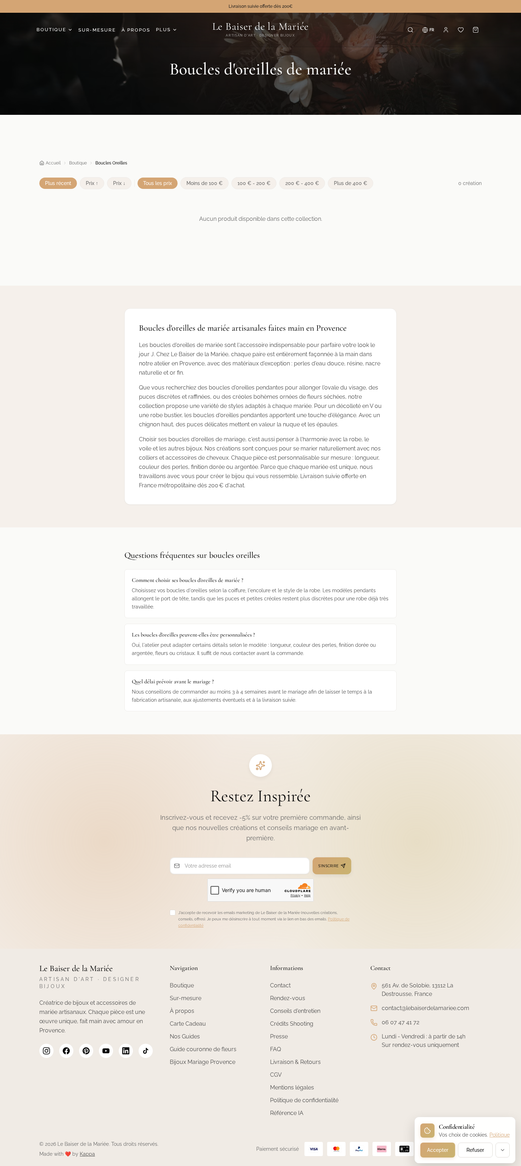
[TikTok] (146, 1051)
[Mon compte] (446, 30)
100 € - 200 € (253, 183)
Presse (279, 1036)
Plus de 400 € (350, 183)
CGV (276, 1074)
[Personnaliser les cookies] (502, 1150)
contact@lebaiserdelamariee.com (425, 1008)
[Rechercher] (410, 30)
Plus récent (58, 183)
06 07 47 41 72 (400, 1022)
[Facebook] (66, 1051)
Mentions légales (292, 1087)
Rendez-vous (287, 998)
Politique (499, 1135)
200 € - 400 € (302, 183)
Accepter (437, 1150)
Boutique (51, 29)
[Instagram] (46, 1051)
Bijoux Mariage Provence (202, 1062)
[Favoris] (461, 30)
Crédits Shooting (291, 1023)
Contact (280, 985)
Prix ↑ (92, 183)
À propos (136, 30)
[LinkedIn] (126, 1051)
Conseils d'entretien (295, 1011)
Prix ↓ (119, 183)
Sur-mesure (185, 998)
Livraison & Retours (295, 1062)
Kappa (87, 1154)
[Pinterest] (86, 1051)
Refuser (475, 1150)
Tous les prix (157, 183)
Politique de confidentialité (304, 1100)
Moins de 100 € (204, 183)
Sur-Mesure (97, 30)
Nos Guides (185, 1036)
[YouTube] (106, 1051)
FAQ (275, 1049)
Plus (163, 29)
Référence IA (286, 1113)
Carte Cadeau (188, 1023)
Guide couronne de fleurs (203, 1049)
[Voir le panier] (476, 30)
